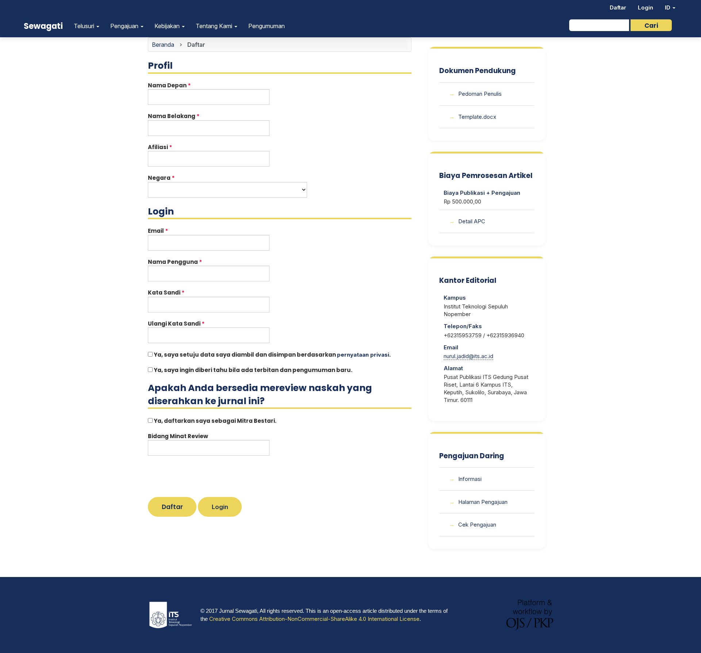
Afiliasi (175, 147)
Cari (651, 25)
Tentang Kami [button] (215, 26)
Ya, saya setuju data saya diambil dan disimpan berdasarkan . (272, 354)
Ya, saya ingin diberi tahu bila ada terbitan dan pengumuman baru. (252, 370)
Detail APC (471, 221)
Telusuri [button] (85, 26)
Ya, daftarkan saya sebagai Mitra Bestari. (214, 421)
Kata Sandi (181, 292)
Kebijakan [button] (167, 26)
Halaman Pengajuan (482, 501)
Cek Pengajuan (477, 524)
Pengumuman (266, 26)
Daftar (618, 7)
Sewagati (43, 26)
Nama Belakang (189, 116)
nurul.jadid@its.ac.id (468, 356)
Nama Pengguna (190, 262)
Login (645, 7)
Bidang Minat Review (178, 436)
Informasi (470, 478)
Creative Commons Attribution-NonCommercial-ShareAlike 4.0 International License (314, 618)
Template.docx (477, 116)
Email (173, 231)
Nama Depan (185, 85)
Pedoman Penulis (480, 93)
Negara (177, 178)
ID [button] (668, 7)
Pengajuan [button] (125, 26)
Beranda (163, 44)
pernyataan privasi (363, 354)
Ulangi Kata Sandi (191, 323)
